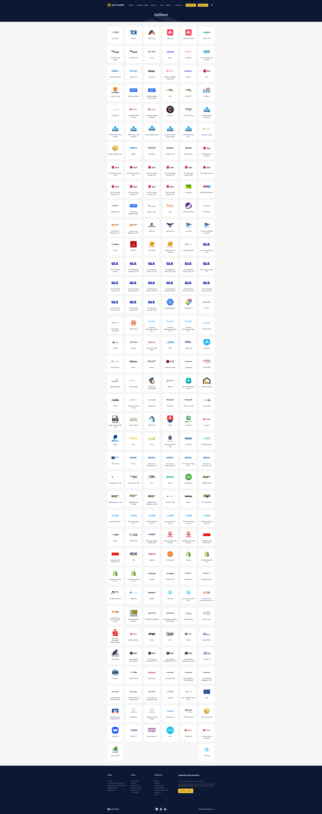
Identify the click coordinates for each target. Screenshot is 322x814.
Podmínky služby (159, 787)
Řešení (131, 5)
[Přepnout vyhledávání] (211, 5)
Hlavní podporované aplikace (116, 783)
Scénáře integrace (113, 787)
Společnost (178, 5)
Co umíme (110, 781)
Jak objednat (134, 781)
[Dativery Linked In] (165, 809)
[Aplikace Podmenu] (157, 5)
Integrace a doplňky (142, 5)
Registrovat (203, 5)
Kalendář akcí (111, 790)
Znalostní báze (135, 785)
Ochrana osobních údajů (161, 790)
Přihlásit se (190, 5)
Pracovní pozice (159, 785)
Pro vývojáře (134, 792)
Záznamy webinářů (136, 787)
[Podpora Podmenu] (172, 5)
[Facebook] (156, 809)
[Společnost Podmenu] (183, 5)
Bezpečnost (158, 792)
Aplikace (153, 5)
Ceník (161, 5)
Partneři (157, 794)
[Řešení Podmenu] (134, 5)
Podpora (168, 5)
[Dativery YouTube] (161, 809)
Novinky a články (136, 790)
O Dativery (157, 783)
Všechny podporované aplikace (116, 785)
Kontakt (157, 781)
